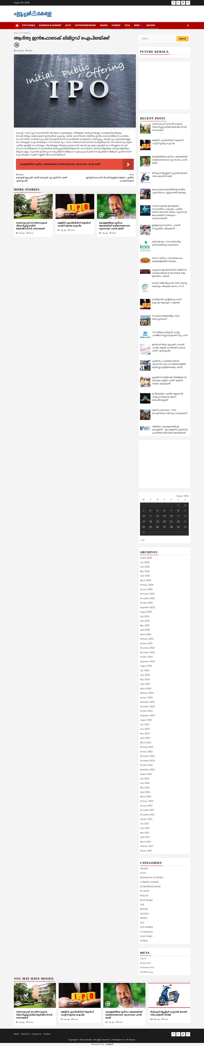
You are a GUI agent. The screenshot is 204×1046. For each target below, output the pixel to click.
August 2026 (146, 558)
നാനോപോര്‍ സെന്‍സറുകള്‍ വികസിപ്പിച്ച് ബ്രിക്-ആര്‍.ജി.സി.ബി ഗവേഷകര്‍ (31, 226)
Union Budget (146, 936)
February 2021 (146, 846)
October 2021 (146, 819)
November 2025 (147, 598)
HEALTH (144, 895)
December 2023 (147, 702)
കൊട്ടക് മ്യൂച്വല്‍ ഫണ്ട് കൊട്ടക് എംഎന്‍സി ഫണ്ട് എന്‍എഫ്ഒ (41, 177)
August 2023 (146, 720)
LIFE (142, 904)
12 (157, 516)
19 (157, 521)
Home (16, 1034)
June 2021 (145, 828)
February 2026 (146, 585)
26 (157, 527)
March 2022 (145, 796)
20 (164, 521)
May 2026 (145, 571)
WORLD (144, 941)
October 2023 (146, 711)
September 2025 (147, 607)
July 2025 (144, 616)
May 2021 (145, 833)
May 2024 (145, 679)
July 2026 (144, 562)
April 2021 (145, 837)
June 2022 (145, 783)
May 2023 (145, 733)
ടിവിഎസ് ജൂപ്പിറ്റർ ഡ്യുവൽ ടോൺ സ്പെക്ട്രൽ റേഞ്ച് (168, 1013)
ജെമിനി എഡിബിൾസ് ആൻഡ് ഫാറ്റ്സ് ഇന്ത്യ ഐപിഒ (74, 224)
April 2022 (145, 792)
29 (178, 527)
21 (171, 521)
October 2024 (146, 657)
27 (164, 527)
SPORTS (143, 918)
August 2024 (146, 666)
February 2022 (146, 801)
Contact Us (36, 1034)
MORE (137, 25)
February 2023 (146, 747)
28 (171, 527)
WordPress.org (146, 972)
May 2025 (145, 625)
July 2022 (144, 778)
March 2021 (145, 842)
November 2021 (147, 815)
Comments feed (147, 967)
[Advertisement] (75, 260)
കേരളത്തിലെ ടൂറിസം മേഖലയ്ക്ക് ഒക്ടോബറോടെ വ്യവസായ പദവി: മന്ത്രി (114, 226)
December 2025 (147, 594)
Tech (142, 923)
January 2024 (146, 697)
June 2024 (145, 675)
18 (150, 521)
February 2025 (146, 639)
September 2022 (147, 769)
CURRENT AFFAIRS (149, 882)
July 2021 (144, 824)
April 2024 (145, 684)
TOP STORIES (28, 25)
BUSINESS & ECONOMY (50, 25)
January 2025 (146, 643)
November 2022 (147, 760)
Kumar (30, 51)
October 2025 (146, 603)
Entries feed (145, 963)
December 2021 (147, 810)
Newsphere (117, 1040)
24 (143, 527)
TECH (127, 25)
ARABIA (144, 868)
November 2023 (147, 706)
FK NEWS (116, 25)
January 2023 (146, 751)
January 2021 (146, 851)
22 (178, 521)
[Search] (188, 25)
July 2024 (144, 670)
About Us (25, 1034)
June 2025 (145, 621)
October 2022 (146, 765)
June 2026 (145, 567)
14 (171, 516)
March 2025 (145, 634)
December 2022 (147, 756)
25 (150, 527)
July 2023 (144, 724)
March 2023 (145, 742)
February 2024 (146, 693)
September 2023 (147, 715)
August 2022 (146, 774)
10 (143, 516)
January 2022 (146, 805)
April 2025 (145, 630)
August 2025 (146, 612)
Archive (150, 25)
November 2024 (147, 652)
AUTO (68, 25)
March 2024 (145, 688)
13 (164, 516)
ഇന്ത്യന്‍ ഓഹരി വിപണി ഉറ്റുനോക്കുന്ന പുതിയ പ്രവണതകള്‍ (110, 177)
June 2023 (145, 729)
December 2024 (147, 648)
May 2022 (145, 787)
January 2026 (146, 589)
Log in (143, 958)
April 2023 (145, 738)
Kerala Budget (146, 900)
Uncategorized (146, 932)
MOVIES (104, 25)
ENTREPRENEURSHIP (85, 25)
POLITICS (144, 913)
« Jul (142, 540)
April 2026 (145, 576)
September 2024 (147, 661)
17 (143, 521)
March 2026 (145, 580)
